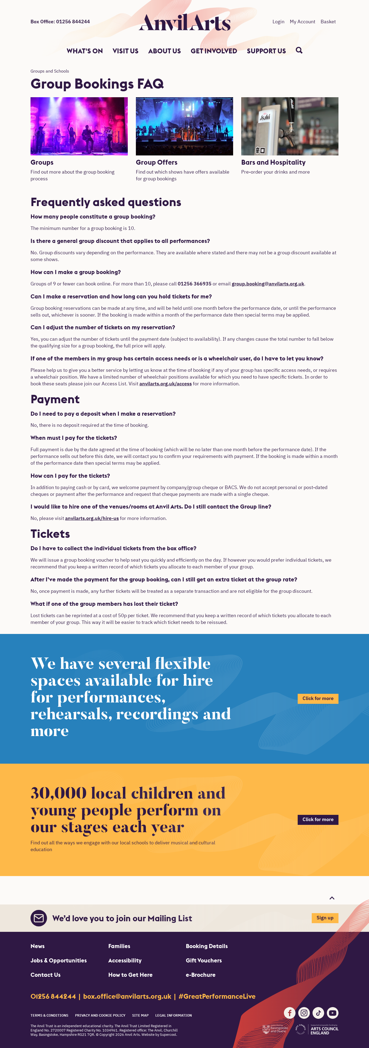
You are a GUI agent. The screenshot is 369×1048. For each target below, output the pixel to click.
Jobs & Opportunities (59, 960)
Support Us (266, 51)
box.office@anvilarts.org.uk (128, 996)
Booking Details (207, 946)
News (38, 946)
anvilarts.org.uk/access (165, 384)
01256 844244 (54, 996)
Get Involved (214, 51)
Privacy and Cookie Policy (100, 1015)
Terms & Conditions (49, 1015)
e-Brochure (201, 974)
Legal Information (173, 1015)
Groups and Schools (50, 71)
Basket (328, 21)
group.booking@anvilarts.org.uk (268, 284)
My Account (302, 21)
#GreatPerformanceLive (217, 996)
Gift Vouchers (204, 960)
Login (278, 21)
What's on (85, 51)
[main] (184, 476)
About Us (164, 51)
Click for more (318, 698)
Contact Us (46, 974)
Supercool (168, 1035)
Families (119, 946)
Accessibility (125, 960)
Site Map (140, 1015)
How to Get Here (130, 974)
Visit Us (126, 51)
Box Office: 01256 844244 (60, 21)
